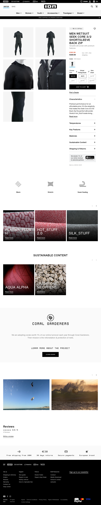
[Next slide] (96, 205)
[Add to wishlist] (95, 28)
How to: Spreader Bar (26, 482)
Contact (53, 475)
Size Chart (92, 71)
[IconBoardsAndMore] (4, 464)
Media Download (55, 477)
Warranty (6, 482)
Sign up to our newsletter (78, 472)
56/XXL (92, 81)
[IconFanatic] (26, 1)
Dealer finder (39, 475)
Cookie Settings (25, 502)
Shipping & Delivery (9, 475)
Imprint (23, 499)
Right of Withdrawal (53, 499)
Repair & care (23, 477)
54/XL (82, 81)
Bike (13, 6)
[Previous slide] (92, 205)
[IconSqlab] (35, 1)
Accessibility (63, 499)
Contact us (6, 484)
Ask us (5, 472)
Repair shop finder (41, 477)
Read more (73, 116)
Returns (5, 479)
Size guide (22, 475)
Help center (7, 487)
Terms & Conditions (32, 499)
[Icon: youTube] (4, 496)
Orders (5, 477)
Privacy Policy (43, 499)
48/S (82, 76)
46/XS (73, 76)
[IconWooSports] (43, 1)
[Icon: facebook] (7, 496)
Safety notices (23, 479)
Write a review (8, 436)
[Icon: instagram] (10, 496)
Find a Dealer (74, 92)
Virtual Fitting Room (82, 71)
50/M (92, 76)
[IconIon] (5, 1)
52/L (73, 81)
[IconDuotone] (15, 1)
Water (6, 6)
